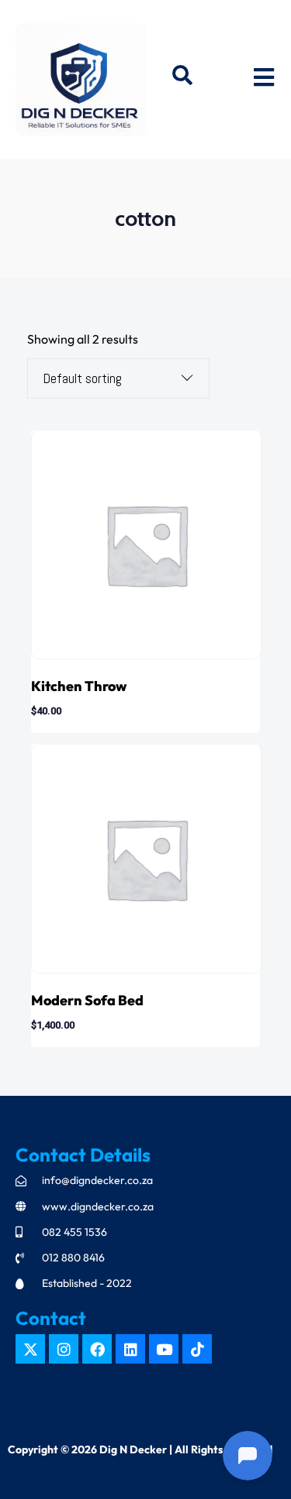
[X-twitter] (30, 1349)
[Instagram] (63, 1349)
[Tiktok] (197, 1349)
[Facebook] (97, 1349)
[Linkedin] (130, 1349)
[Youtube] (163, 1349)
